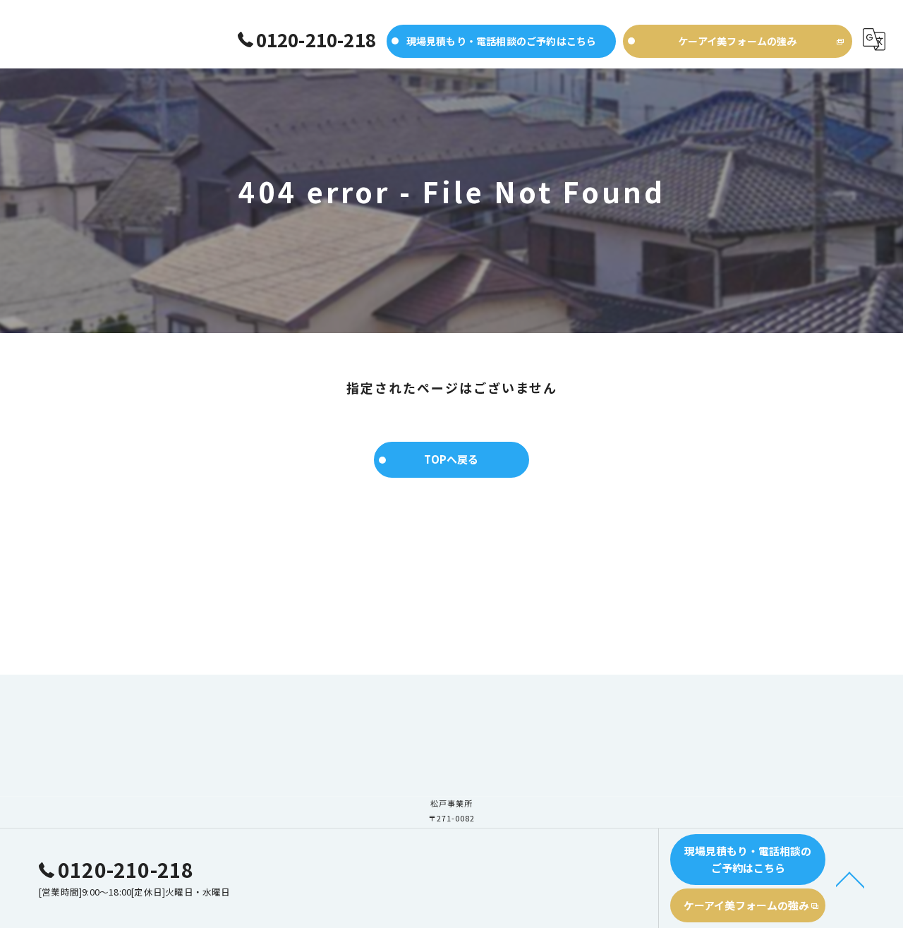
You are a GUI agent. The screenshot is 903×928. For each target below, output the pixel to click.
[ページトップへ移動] (850, 878)
